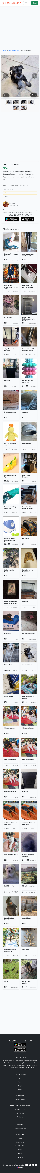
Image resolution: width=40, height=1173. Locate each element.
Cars (20, 1121)
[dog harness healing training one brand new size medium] (11, 589)
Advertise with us (20, 1099)
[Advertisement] (20, 28)
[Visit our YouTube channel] (26, 1165)
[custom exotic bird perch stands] (11, 937)
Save (6, 197)
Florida (12, 185)
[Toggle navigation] (25, 3)
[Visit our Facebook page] (32, 1165)
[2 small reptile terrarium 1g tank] (29, 494)
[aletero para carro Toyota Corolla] (29, 242)
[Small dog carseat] (11, 400)
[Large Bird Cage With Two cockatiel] (11, 906)
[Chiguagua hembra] (29, 716)
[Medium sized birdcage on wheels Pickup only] (29, 305)
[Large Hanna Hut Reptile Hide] (29, 558)
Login (20, 1086)
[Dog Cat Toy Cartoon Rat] (11, 242)
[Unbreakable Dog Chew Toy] (29, 368)
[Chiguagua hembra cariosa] (29, 684)
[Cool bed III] (11, 621)
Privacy (20, 1150)
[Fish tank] (11, 368)
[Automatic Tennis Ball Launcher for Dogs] (11, 526)
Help (20, 1138)
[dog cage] (29, 779)
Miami (16, 185)
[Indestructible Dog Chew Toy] (11, 494)
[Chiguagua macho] (11, 716)
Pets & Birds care (13, 51)
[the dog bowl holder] (29, 621)
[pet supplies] (11, 305)
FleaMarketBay (20, 1165)
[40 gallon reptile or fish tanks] (11, 336)
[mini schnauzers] (29, 652)
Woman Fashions (20, 1109)
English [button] (21, 1167)
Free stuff (20, 1125)
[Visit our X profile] (29, 1165)
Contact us (20, 1157)
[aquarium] (29, 589)
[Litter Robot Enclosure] (29, 463)
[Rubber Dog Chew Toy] (11, 463)
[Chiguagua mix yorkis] (11, 842)
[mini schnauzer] (11, 684)
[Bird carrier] (29, 526)
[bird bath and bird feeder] (11, 558)
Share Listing (9, 189)
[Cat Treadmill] (29, 431)
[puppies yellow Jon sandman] (29, 842)
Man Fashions (20, 1113)
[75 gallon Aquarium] (29, 874)
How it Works (20, 1142)
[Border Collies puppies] (29, 969)
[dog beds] (29, 400)
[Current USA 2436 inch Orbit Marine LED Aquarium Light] (29, 336)
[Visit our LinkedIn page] (35, 1165)
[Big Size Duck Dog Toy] (11, 431)
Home (5, 51)
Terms (20, 1154)
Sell (20, 1078)
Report (7, 193)
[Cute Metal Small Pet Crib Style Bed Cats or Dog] (29, 273)
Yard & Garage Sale (20, 1128)
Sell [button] (35, 3)
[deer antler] (29, 937)
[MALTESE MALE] (11, 874)
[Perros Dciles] (11, 652)
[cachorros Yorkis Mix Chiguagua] (11, 810)
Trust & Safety (20, 1146)
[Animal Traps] (29, 906)
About (20, 1082)
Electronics (20, 1117)
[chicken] (11, 969)
